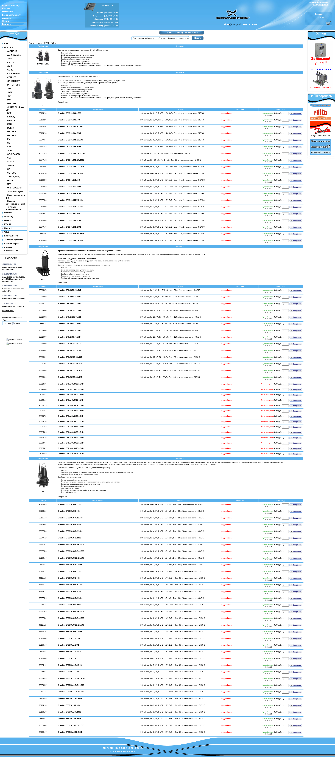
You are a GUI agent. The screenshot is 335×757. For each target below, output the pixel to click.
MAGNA (11, 120)
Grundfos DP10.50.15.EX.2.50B (70, 200)
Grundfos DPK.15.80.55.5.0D (69, 330)
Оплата (5, 21)
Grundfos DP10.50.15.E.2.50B (69, 193)
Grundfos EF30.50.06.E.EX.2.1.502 (71, 545)
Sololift (10, 165)
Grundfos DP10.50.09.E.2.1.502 (70, 140)
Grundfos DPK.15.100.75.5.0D (69, 310)
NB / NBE (11, 132)
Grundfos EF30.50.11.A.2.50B (69, 658)
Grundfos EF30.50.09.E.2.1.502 (70, 598)
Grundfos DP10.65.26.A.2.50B (69, 220)
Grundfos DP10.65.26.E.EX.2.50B (71, 234)
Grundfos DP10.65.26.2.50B (69, 213)
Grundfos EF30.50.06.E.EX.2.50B (71, 551)
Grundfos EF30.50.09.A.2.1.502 (70, 585)
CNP (6, 43)
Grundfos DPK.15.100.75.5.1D (69, 317)
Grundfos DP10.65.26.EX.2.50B (70, 240)
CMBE (10, 70)
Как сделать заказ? (11, 15)
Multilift (10, 128)
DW (9, 100)
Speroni (8, 228)
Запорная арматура (13, 240)
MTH (9, 124)
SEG (9, 158)
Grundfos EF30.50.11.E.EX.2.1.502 (71, 678)
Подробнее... (63, 102)
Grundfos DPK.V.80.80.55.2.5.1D (70, 421)
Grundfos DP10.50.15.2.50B (69, 180)
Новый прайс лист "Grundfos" (13, 299)
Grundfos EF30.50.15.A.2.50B (69, 712)
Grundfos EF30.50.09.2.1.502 (69, 571)
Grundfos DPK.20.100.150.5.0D (70, 357)
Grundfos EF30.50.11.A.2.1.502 (70, 652)
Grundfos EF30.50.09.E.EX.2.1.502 (71, 611)
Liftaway (11, 117)
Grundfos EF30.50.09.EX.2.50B (70, 632)
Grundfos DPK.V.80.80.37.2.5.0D (70, 405)
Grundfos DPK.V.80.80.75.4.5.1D (70, 454)
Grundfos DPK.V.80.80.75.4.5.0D (70, 448)
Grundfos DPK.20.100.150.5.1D (70, 364)
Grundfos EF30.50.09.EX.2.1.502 (71, 625)
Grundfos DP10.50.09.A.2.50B (69, 133)
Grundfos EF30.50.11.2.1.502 (69, 638)
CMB (9, 66)
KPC (9, 113)
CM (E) (10, 62)
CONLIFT (11, 77)
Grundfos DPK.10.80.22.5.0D (69, 303)
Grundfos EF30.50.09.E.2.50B (69, 605)
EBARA (7, 224)
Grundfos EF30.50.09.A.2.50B (69, 591)
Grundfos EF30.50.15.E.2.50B (69, 719)
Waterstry (8, 216)
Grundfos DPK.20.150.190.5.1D (70, 370)
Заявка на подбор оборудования (182, 32)
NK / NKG (11, 135)
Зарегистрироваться (318, 2)
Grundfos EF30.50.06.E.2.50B (69, 538)
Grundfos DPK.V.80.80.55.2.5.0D (70, 416)
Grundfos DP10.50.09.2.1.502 (69, 113)
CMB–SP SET (13, 73)
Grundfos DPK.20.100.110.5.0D (70, 344)
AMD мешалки (14, 55)
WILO (6, 232)
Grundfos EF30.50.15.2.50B (69, 705)
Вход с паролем (320, 4)
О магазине (7, 12)
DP (9, 88)
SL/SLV (10, 161)
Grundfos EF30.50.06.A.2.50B (69, 525)
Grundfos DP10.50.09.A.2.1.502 (70, 127)
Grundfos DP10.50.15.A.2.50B (69, 187)
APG (9, 58)
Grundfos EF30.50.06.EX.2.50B (70, 565)
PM (8, 139)
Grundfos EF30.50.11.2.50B (68, 645)
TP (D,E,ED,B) (13, 176)
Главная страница (10, 6)
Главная (31, 43)
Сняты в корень (12, 243)
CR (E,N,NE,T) (13, 81)
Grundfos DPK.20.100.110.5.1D (70, 350)
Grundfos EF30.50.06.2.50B (69, 511)
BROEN (8, 220)
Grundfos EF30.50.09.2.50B (69, 578)
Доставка (6, 18)
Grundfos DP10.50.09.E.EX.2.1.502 (71, 153)
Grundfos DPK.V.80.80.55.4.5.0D (70, 427)
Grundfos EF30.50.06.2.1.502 (69, 504)
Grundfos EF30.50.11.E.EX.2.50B (71, 685)
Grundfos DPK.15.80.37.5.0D (69, 324)
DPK (10, 92)
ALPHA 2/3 (12, 51)
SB (8, 143)
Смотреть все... (8, 311)
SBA (9, 147)
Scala (9, 150)
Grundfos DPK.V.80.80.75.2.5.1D (70, 443)
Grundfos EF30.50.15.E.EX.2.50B (71, 725)
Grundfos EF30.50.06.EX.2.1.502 (71, 558)
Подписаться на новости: (12, 317)
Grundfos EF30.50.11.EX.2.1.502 (70, 692)
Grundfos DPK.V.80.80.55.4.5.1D (70, 432)
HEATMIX (11, 103)
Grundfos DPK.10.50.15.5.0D (69, 297)
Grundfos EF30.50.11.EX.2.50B (70, 699)
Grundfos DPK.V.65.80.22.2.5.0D (70, 395)
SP (8, 169)
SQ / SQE (11, 173)
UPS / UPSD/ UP (14, 188)
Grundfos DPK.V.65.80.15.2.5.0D (70, 384)
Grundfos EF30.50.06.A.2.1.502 (70, 518)
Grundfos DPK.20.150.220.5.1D (70, 377)
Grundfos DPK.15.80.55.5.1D (69, 337)
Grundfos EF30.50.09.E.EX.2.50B (71, 618)
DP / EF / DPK (13, 85)
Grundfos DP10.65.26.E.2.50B (69, 227)
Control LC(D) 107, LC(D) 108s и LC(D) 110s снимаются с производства (13, 279)
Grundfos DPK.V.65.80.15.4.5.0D (70, 389)
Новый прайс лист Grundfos (13, 306)
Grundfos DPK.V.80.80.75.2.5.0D (70, 438)
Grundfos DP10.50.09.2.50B (69, 120)
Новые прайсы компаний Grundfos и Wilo (12, 268)
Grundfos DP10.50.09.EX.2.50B (70, 173)
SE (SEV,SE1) (13, 154)
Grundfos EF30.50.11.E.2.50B (69, 672)
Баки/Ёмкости (11, 236)
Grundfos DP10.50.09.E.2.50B (69, 147)
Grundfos (8, 47)
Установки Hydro (15, 191)
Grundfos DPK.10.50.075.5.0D (69, 290)
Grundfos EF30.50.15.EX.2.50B (70, 732)
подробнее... (226, 113)
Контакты (6, 24)
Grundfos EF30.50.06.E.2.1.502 (70, 531)
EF (9, 96)
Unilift (10, 180)
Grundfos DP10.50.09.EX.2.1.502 (71, 167)
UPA (9, 184)
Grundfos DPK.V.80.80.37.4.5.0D (70, 411)
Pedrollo (8, 212)
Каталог (6, 9)
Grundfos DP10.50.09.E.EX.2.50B (71, 160)
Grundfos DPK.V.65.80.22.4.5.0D (70, 400)
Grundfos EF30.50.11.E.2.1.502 (70, 665)
